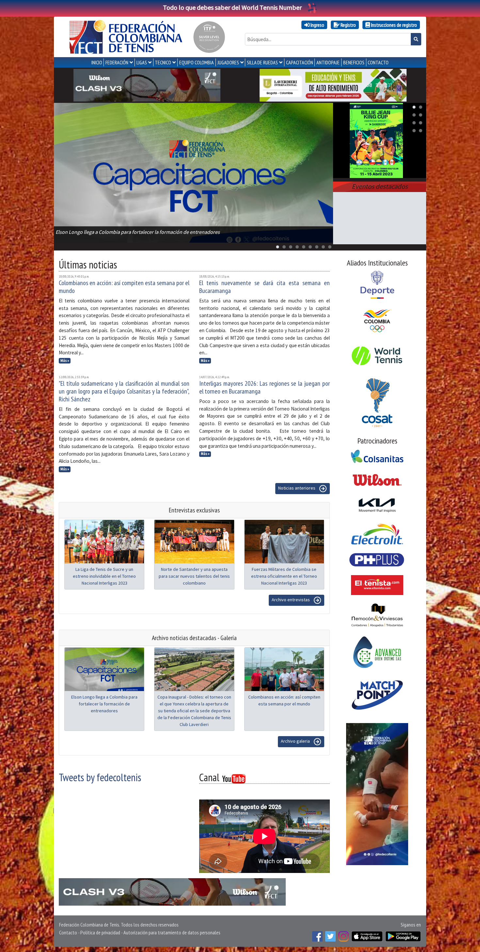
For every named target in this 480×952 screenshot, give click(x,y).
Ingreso (317, 25)
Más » (64, 360)
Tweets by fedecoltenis (100, 777)
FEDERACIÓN (116, 62)
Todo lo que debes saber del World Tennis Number (232, 7)
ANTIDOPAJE (328, 62)
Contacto (68, 932)
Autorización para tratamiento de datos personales (171, 932)
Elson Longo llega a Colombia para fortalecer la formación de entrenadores (104, 704)
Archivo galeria (296, 741)
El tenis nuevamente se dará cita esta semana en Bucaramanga (264, 287)
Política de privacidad (100, 932)
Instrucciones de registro (393, 25)
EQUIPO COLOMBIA (196, 62)
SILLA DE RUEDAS (262, 62)
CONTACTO (378, 62)
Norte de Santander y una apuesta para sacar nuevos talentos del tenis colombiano (194, 576)
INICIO (96, 62)
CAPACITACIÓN (299, 62)
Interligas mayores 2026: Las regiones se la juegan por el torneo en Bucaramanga (264, 387)
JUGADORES (228, 62)
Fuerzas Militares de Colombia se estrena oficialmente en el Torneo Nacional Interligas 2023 (284, 576)
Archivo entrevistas (291, 600)
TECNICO (163, 62)
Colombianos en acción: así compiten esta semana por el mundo (124, 287)
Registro (348, 25)
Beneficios (353, 62)
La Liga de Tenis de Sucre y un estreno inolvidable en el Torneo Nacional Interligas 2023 (104, 576)
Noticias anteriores (297, 488)
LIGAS (141, 62)
